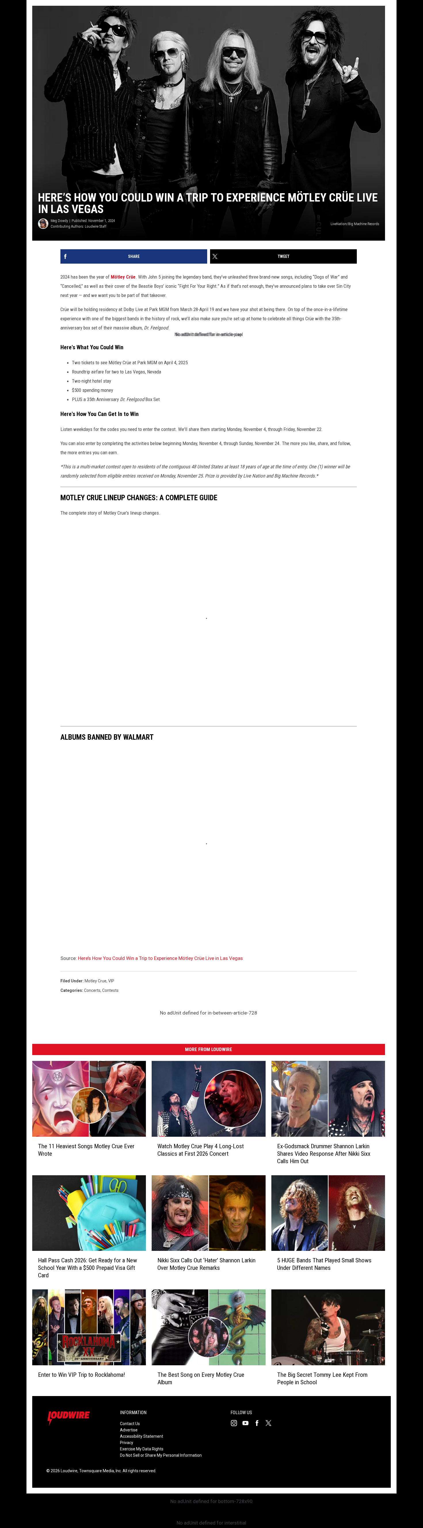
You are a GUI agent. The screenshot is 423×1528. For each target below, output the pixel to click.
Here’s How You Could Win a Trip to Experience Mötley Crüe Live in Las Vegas (160, 958)
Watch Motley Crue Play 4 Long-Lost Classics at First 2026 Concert (200, 1149)
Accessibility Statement (141, 1436)
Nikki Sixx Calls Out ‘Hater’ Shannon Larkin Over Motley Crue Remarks (206, 1264)
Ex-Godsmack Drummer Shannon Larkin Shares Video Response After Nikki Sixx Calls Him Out (323, 1153)
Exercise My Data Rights (141, 1449)
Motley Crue (95, 981)
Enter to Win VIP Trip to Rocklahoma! (81, 1374)
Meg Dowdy (59, 220)
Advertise (129, 1430)
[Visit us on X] (271, 1423)
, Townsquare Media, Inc (99, 1470)
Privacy (126, 1442)
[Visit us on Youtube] (248, 1423)
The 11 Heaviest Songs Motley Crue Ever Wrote (86, 1149)
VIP (111, 981)
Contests (110, 990)
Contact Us (130, 1423)
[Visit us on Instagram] (236, 1423)
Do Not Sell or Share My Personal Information (161, 1455)
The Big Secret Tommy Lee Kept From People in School (322, 1378)
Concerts (92, 990)
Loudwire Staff (95, 226)
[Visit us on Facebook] (259, 1423)
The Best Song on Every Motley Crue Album (200, 1378)
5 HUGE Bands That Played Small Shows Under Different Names (324, 1264)
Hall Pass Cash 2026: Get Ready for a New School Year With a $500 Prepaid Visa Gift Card (87, 1268)
